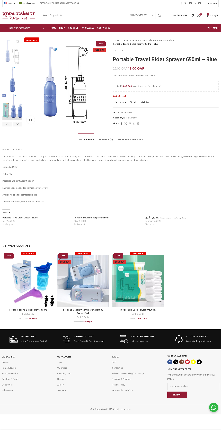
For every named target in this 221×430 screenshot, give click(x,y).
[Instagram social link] (181, 361)
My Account (64, 357)
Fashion (5, 362)
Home (116, 40)
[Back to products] (119, 51)
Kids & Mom (7, 390)
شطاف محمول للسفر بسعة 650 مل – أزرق (165, 218)
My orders (62, 368)
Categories (8, 357)
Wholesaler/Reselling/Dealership (128, 374)
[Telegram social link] (199, 3)
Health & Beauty (131, 40)
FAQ (114, 362)
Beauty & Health (10, 374)
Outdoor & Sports (10, 379)
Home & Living (9, 368)
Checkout (62, 379)
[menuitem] (10, 3)
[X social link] (185, 3)
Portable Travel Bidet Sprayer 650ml (20, 218)
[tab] (86, 138)
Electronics (7, 385)
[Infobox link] (28, 339)
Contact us (117, 368)
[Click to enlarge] (31, 120)
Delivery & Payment (122, 379)
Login (59, 362)
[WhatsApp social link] (195, 3)
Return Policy (118, 385)
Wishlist (60, 385)
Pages (115, 357)
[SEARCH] (159, 15)
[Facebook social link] (181, 3)
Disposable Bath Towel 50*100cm (138, 310)
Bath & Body (165, 40)
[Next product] (123, 51)
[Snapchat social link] (193, 361)
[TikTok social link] (199, 361)
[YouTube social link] (187, 361)
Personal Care (149, 40)
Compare (61, 390)
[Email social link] (190, 3)
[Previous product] (115, 51)
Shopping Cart (64, 374)
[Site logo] (18, 15)
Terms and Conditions (122, 390)
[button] (7, 124)
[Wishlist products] (192, 15)
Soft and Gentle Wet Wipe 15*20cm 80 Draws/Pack (83, 311)
